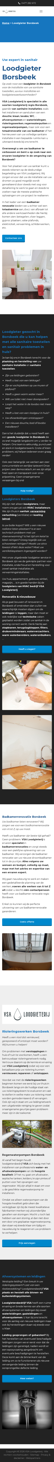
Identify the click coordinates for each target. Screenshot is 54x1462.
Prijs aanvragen (27, 1243)
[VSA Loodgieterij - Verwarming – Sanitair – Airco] (18, 11)
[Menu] (41, 11)
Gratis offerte (27, 922)
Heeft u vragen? (27, 649)
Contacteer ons (13, 238)
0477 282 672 (28, 3)
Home (6, 23)
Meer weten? (27, 1378)
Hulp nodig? (27, 490)
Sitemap (34, 1455)
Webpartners (33, 1458)
